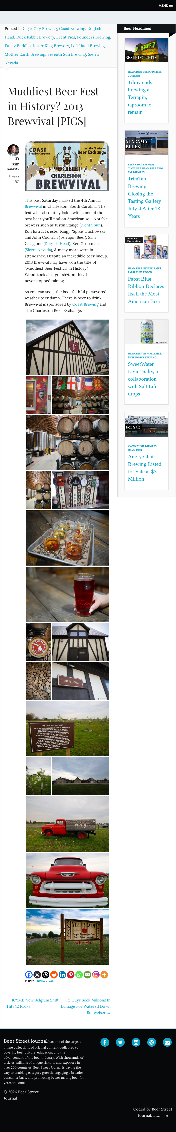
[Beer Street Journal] (88, 5)
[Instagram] (96, 974)
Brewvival (33, 206)
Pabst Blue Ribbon (140, 272)
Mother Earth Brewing (25, 54)
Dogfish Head (57, 243)
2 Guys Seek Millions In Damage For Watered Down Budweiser (86, 1006)
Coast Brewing (72, 28)
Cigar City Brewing (40, 28)
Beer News (135, 164)
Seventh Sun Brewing (66, 54)
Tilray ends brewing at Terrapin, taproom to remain (140, 97)
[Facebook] (29, 974)
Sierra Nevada (38, 249)
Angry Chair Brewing (142, 446)
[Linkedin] (62, 974)
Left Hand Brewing (88, 45)
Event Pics (65, 37)
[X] (37, 974)
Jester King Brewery (51, 45)
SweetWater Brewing (142, 357)
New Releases (152, 268)
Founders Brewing (93, 37)
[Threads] (45, 974)
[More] (104, 974)
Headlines (135, 71)
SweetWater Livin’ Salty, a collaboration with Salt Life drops (143, 379)
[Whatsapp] (79, 974)
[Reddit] (54, 974)
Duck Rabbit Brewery (35, 37)
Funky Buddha (18, 45)
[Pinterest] (70, 974)
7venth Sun (91, 225)
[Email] (87, 974)
